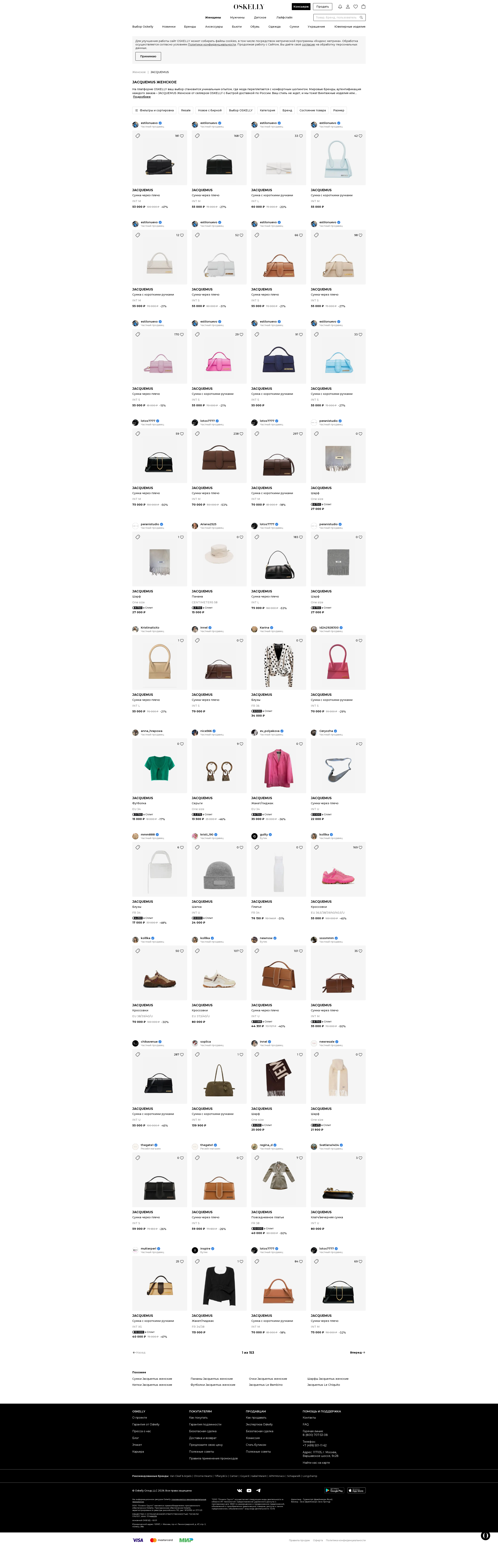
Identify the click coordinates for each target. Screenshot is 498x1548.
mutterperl (148, 1248)
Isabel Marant (259, 1476)
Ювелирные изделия (349, 26)
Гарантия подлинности (205, 1424)
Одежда (274, 26)
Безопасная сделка (203, 1431)
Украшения (316, 26)
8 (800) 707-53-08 (315, 1435)
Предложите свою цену (206, 1445)
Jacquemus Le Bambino (266, 1385)
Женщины (213, 17)
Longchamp (310, 1476)
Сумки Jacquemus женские (152, 1379)
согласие (308, 44)
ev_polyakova (270, 731)
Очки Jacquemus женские (268, 1379)
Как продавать (256, 1417)
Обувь (255, 26)
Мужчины (237, 17)
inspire (205, 1248)
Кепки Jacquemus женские (152, 1385)
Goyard (244, 1476)
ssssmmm (326, 938)
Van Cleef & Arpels (180, 1476)
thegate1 (147, 1145)
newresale (326, 1041)
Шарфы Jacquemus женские (328, 1379)
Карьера (138, 1451)
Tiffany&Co (220, 1476)
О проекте (139, 1417)
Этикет (137, 1445)
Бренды (190, 26)
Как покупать (198, 1417)
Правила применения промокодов (213, 1458)
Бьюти (237, 26)
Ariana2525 (208, 524)
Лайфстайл (284, 17)
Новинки (168, 26)
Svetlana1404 (329, 1145)
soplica (205, 1041)
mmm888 (148, 834)
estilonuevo (149, 123)
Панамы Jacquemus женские (212, 1379)
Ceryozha (326, 731)
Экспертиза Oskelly (259, 1424)
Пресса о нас (141, 1431)
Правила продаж (299, 1540)
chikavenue (149, 1041)
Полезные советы (201, 1451)
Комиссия (253, 1438)
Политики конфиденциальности (212, 44)
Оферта (318, 1540)
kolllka (324, 834)
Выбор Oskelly (142, 26)
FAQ (306, 1424)
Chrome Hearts (203, 1476)
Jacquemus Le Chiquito (323, 1385)
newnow (266, 938)
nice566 (206, 731)
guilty (264, 834)
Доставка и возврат (203, 1438)
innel (204, 627)
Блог (135, 1438)
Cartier (234, 1476)
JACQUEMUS (142, 190)
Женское (139, 72)
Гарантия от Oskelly (146, 1424)
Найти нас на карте (316, 1462)
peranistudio (328, 421)
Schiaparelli (293, 1476)
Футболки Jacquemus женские (213, 1385)
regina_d (266, 1145)
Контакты (309, 1417)
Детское (260, 17)
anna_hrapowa (151, 731)
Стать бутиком (256, 1445)
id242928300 (329, 627)
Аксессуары (214, 26)
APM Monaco (277, 1476)
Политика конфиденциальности (346, 1540)
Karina (264, 627)
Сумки (294, 26)
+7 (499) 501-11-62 (315, 1445)
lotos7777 (148, 421)
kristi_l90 (206, 834)
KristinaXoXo (150, 627)
